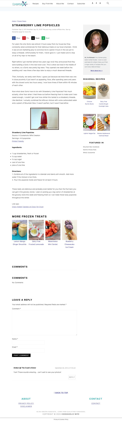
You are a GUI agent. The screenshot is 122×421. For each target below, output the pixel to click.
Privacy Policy (26, 403)
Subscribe (81, 4)
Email (15, 347)
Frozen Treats (21, 21)
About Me (60, 4)
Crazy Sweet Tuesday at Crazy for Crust (27, 207)
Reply (72, 377)
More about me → (97, 70)
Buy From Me (47, 4)
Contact (70, 4)
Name (15, 339)
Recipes (36, 4)
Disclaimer (26, 406)
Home (14, 21)
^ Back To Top (61, 393)
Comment (16, 309)
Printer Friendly (18, 141)
